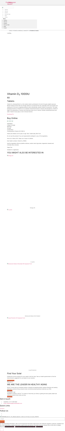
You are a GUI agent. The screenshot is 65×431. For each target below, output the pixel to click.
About (5, 26)
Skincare (5, 21)
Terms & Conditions (9, 426)
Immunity (26, 30)
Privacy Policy (39, 426)
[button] (19, 18)
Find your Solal (6, 24)
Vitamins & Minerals (18, 30)
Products (2, 408)
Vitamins (5, 20)
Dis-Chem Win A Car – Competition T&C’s (25, 426)
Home (10, 30)
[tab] (32, 123)
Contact (6, 17)
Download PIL (10, 114)
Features (5, 23)
